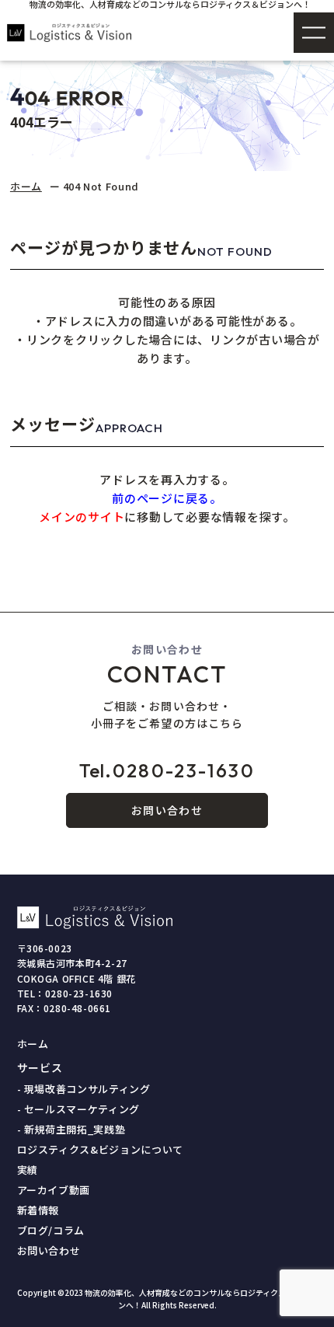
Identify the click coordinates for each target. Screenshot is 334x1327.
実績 (27, 1170)
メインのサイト (81, 516)
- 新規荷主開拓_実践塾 (71, 1129)
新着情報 (38, 1210)
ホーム (26, 186)
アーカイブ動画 (54, 1190)
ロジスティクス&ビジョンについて (100, 1149)
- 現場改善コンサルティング (84, 1089)
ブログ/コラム (51, 1230)
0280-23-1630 (167, 770)
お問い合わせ (167, 810)
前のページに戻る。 (167, 498)
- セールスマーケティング (78, 1109)
